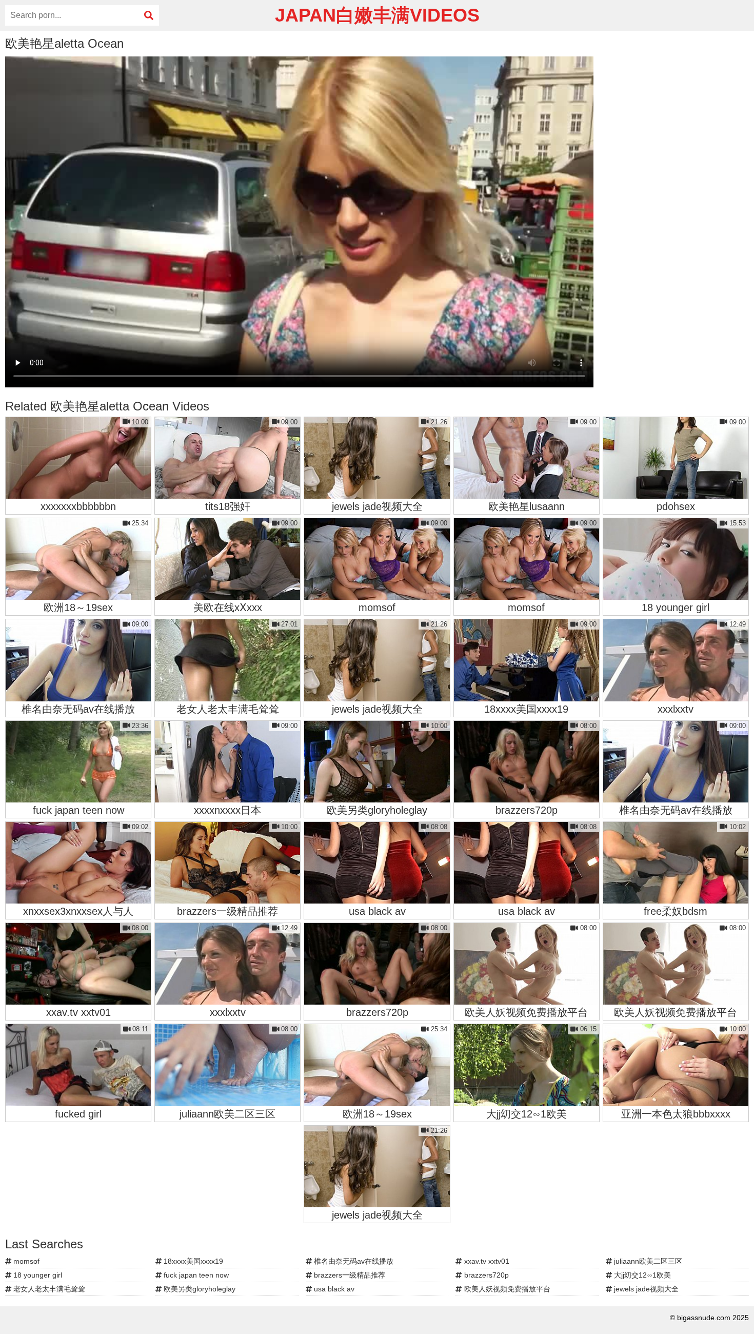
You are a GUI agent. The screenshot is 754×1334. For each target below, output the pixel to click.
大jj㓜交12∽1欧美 (641, 1275)
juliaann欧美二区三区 (647, 1261)
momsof (25, 1261)
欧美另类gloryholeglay (198, 1289)
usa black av (333, 1289)
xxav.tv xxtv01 (485, 1261)
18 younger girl (36, 1275)
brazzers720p (485, 1275)
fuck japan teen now (195, 1275)
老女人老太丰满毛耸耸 (48, 1289)
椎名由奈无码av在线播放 (352, 1261)
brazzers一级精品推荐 (348, 1275)
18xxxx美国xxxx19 (192, 1261)
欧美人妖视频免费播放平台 (506, 1289)
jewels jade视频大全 (645, 1289)
